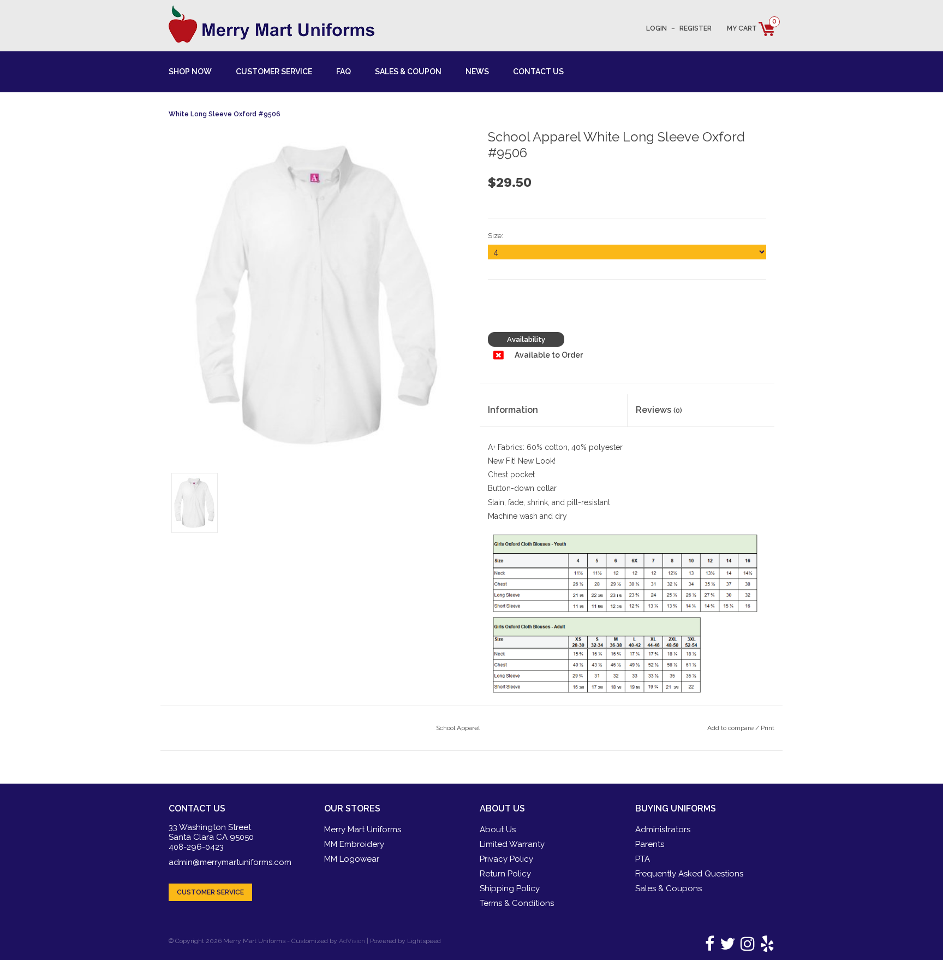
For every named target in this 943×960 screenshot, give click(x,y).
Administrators (662, 829)
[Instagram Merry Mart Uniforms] (746, 947)
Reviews (659, 410)
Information (513, 410)
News (477, 71)
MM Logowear (351, 859)
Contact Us (538, 71)
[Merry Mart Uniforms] (271, 24)
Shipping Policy (510, 888)
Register (695, 28)
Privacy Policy (506, 859)
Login (656, 28)
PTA (642, 859)
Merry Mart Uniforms (362, 829)
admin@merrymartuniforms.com (230, 862)
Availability (526, 339)
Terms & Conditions (517, 903)
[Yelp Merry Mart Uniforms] (765, 947)
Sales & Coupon (408, 71)
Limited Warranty (512, 844)
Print (767, 728)
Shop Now (190, 71)
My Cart (750, 28)
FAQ (343, 71)
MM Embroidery (354, 844)
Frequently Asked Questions (689, 874)
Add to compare (731, 728)
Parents (649, 844)
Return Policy (505, 874)
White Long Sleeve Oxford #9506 (224, 114)
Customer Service (274, 71)
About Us (498, 829)
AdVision (352, 941)
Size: (495, 236)
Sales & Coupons (668, 888)
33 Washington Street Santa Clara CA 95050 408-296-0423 (211, 837)
